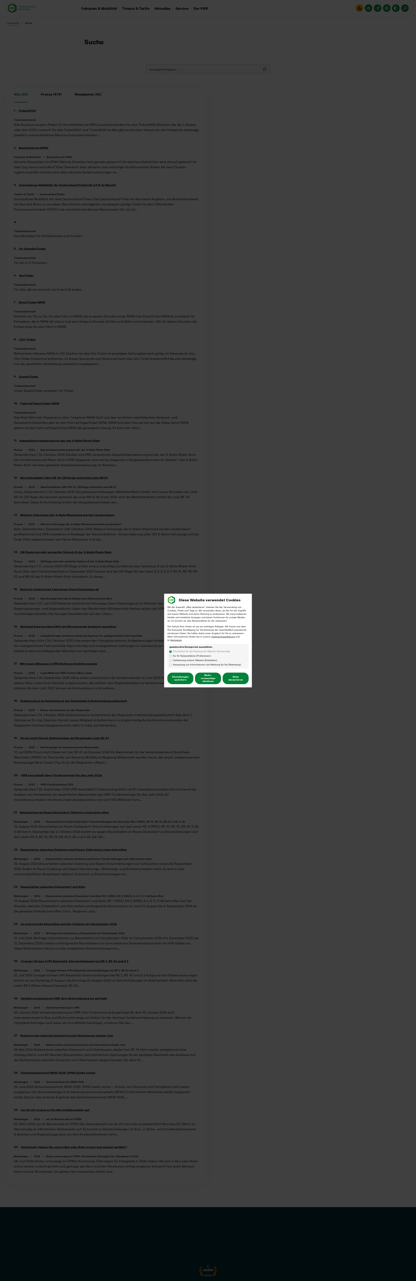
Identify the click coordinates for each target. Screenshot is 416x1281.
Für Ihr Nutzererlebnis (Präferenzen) (192, 656)
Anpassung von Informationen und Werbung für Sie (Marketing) (207, 664)
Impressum (176, 640)
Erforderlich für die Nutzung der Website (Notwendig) (201, 651)
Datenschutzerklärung (223, 637)
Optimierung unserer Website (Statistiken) (195, 660)
